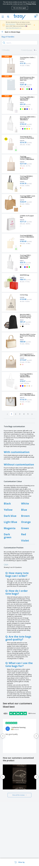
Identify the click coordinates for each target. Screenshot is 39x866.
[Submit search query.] (4, 43)
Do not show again (19, 8)
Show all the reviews (18, 795)
